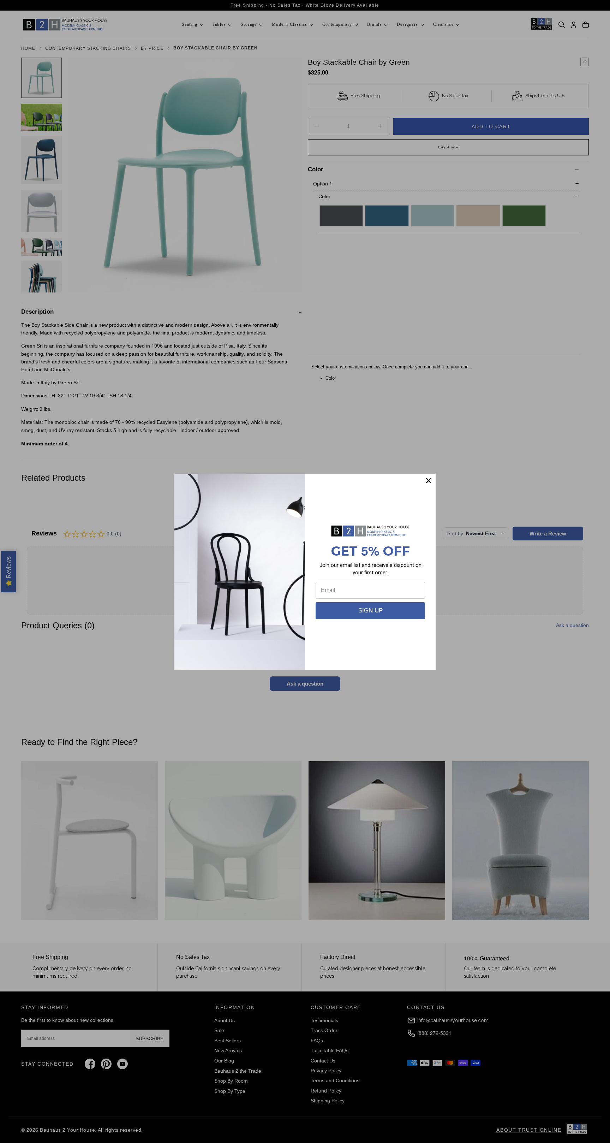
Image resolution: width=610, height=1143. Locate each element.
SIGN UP (370, 610)
